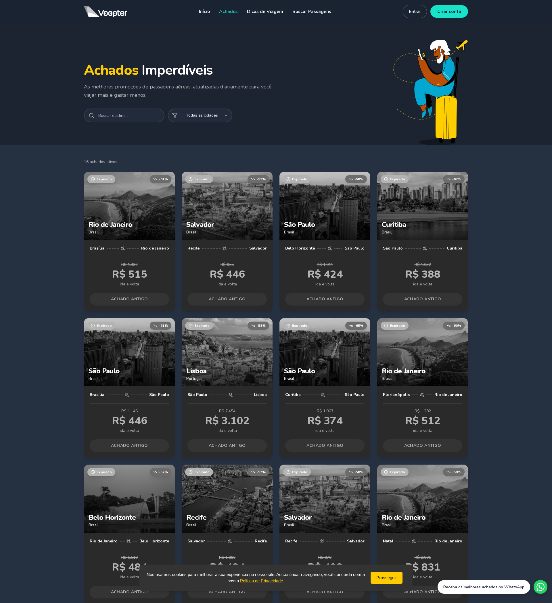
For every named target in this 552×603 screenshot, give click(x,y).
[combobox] (200, 115)
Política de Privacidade (261, 580)
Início (204, 11)
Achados (228, 11)
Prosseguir (386, 577)
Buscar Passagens (311, 11)
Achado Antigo (129, 299)
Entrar (415, 11)
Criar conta (449, 11)
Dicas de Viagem (265, 11)
